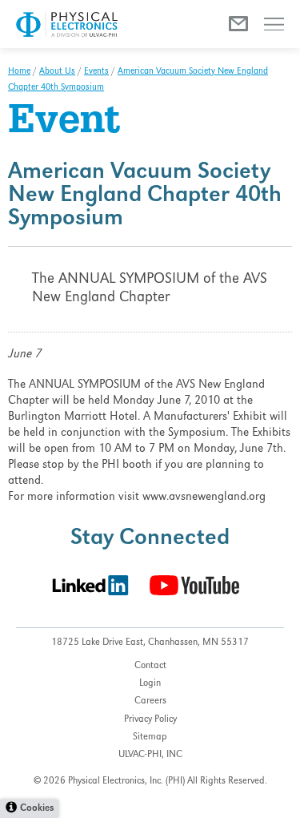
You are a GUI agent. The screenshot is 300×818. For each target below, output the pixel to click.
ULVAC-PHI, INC (150, 755)
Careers (150, 701)
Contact (150, 666)
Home (19, 72)
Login (150, 684)
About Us (57, 72)
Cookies (37, 809)
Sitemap (150, 737)
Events (96, 72)
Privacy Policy (150, 720)
